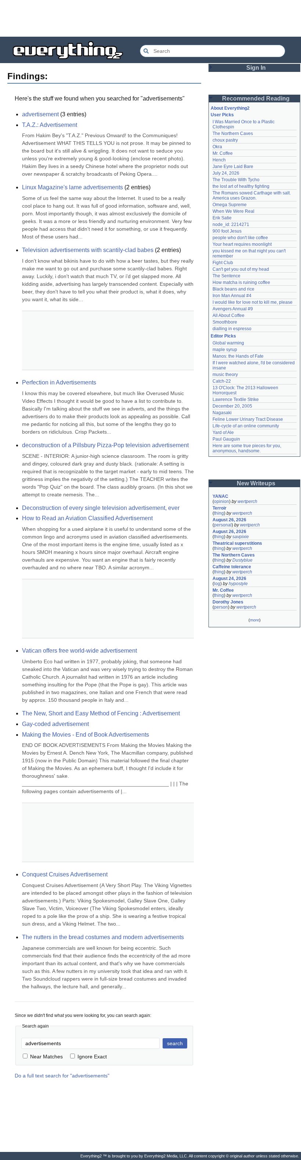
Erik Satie (222, 217)
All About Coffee (228, 315)
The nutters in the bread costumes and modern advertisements (103, 937)
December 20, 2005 (232, 406)
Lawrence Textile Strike (236, 399)
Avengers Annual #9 (233, 308)
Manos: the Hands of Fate (238, 356)
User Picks (222, 114)
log (217, 583)
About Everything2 (230, 108)
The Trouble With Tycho (236, 179)
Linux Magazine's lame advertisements (72, 187)
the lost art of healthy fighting (241, 186)
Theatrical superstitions (237, 543)
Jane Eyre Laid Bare (233, 166)
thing (219, 513)
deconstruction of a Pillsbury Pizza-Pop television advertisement (105, 445)
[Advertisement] (150, 18)
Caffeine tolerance (232, 566)
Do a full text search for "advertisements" (62, 1076)
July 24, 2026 (226, 173)
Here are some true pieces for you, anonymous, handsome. (247, 448)
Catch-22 (222, 381)
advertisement (40, 114)
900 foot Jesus (227, 231)
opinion (221, 501)
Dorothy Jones (228, 602)
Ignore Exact (92, 1056)
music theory (225, 374)
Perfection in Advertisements (59, 382)
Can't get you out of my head (241, 269)
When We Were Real (233, 211)
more (254, 620)
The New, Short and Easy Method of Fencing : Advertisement (101, 713)
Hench (219, 160)
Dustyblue (242, 560)
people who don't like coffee (240, 237)
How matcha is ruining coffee (241, 282)
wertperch (247, 501)
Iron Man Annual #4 (232, 295)
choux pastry (225, 140)
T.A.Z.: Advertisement (49, 125)
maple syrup (225, 349)
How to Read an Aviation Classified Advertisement (87, 518)
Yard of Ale (223, 432)
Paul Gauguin (226, 439)
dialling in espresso (232, 328)
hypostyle (238, 583)
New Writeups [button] (256, 483)
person (221, 607)
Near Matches (46, 1056)
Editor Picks (223, 336)
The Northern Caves (233, 133)
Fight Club (223, 262)
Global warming (228, 343)
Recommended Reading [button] (256, 98)
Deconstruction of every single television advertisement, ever (100, 508)
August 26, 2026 (229, 519)
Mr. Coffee (223, 153)
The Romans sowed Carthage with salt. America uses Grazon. (252, 195)
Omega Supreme (230, 204)
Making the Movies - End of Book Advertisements (85, 735)
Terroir (219, 508)
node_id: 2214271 (231, 224)
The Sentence (226, 275)
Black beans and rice (233, 289)
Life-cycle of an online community (246, 425)
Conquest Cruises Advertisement (65, 874)
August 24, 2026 (229, 578)
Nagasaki (222, 412)
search (175, 1043)
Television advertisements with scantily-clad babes (87, 250)
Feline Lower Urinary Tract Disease (248, 419)
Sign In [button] (256, 68)
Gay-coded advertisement (55, 724)
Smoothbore (225, 322)
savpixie (240, 536)
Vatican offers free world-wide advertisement (79, 651)
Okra (217, 146)
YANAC (220, 496)
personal (223, 525)
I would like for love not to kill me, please (253, 302)
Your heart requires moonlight (242, 244)
